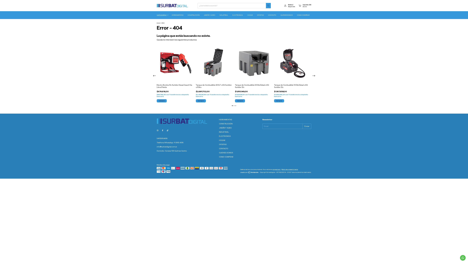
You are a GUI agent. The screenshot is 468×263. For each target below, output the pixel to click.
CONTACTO (272, 15)
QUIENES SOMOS (286, 15)
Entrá (290, 5)
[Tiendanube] (249, 173)
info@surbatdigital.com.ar (167, 147)
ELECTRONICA (237, 15)
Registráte (291, 6)
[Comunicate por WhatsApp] (463, 258)
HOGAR (250, 15)
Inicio (158, 23)
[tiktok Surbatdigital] (167, 130)
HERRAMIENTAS (177, 15)
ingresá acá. (277, 169)
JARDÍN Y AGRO (209, 15)
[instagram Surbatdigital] (157, 130)
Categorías (161, 15)
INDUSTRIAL (223, 15)
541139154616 (162, 138)
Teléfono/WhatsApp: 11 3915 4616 (170, 142)
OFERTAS (260, 15)
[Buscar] (268, 5)
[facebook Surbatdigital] (162, 130)
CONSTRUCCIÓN (194, 15)
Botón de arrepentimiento (290, 169)
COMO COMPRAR (303, 15)
